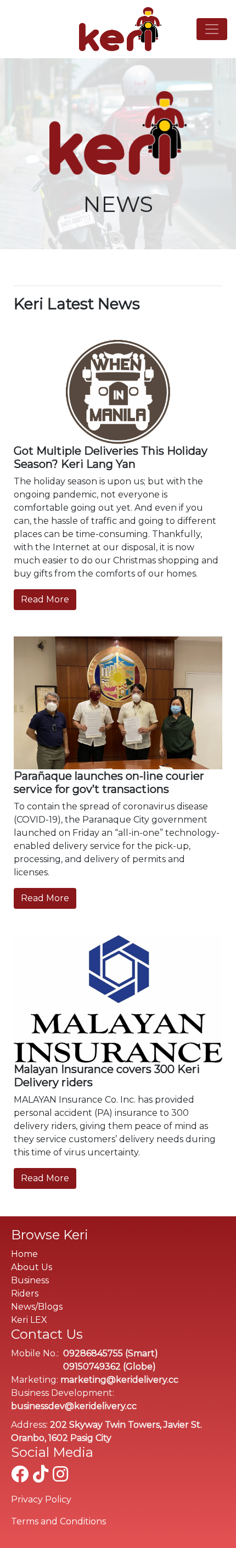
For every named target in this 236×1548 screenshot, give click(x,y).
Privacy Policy (41, 1499)
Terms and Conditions (58, 1521)
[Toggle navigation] (211, 29)
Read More (45, 599)
